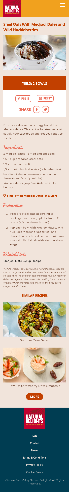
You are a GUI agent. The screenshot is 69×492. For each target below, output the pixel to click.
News (34, 450)
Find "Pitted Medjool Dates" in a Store (32, 195)
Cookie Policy (34, 472)
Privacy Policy (34, 464)
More (34, 396)
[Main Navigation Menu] (62, 5)
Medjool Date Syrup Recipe (22, 261)
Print (47, 98)
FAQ (34, 436)
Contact (34, 443)
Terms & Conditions (34, 457)
